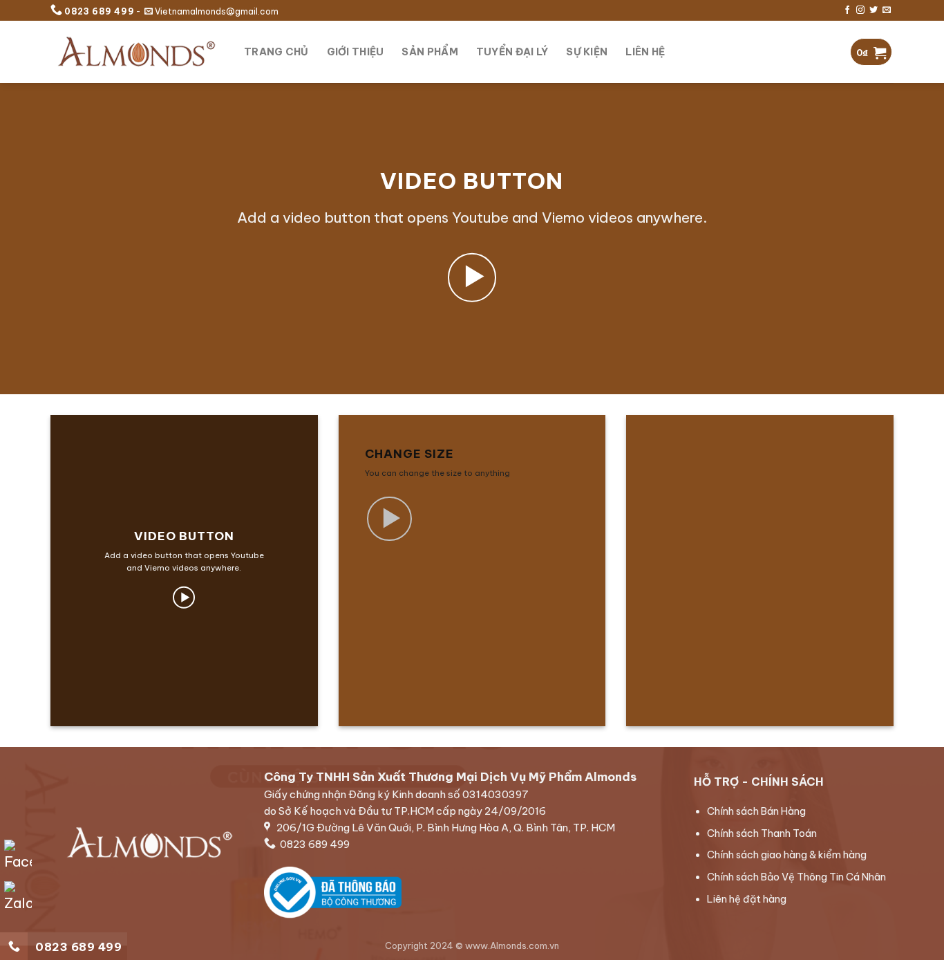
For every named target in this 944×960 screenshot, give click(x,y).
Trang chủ (276, 52)
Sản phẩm (429, 52)
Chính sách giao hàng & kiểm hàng (786, 855)
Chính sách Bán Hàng (755, 811)
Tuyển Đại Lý (512, 52)
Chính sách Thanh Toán (761, 833)
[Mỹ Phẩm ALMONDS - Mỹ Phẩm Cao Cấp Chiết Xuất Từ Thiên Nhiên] (136, 51)
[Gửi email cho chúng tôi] (886, 10)
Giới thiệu (355, 52)
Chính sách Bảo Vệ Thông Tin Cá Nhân (795, 877)
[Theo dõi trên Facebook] (847, 10)
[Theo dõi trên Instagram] (860, 10)
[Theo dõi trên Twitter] (873, 10)
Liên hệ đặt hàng (746, 898)
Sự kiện (586, 52)
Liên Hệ (645, 52)
